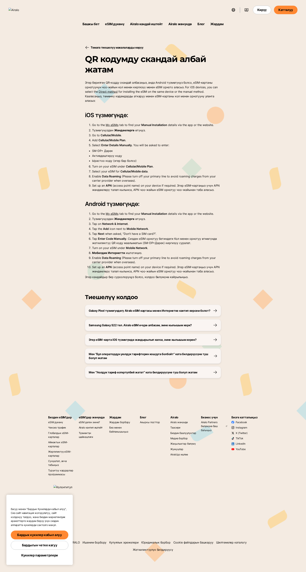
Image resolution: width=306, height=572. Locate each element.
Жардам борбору (119, 422)
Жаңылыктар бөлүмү (183, 443)
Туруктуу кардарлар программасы (60, 472)
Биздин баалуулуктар (183, 432)
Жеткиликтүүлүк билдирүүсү (153, 549)
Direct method (108, 91)
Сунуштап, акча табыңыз (57, 462)
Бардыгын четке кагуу (39, 545)
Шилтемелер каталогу (231, 542)
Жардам (217, 24)
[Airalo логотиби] (18, 10)
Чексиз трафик (57, 427)
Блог (201, 24)
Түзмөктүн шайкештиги (86, 434)
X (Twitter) (241, 432)
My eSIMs (112, 125)
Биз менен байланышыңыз (118, 429)
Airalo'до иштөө (179, 454)
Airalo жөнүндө (180, 24)
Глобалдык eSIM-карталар (58, 434)
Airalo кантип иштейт (91, 427)
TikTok (239, 438)
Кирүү (262, 10)
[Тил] (233, 10)
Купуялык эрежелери (123, 542)
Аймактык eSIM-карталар (58, 444)
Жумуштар (176, 449)
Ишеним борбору (94, 542)
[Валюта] (246, 10)
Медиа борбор (179, 438)
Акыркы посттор (150, 422)
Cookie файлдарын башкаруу (193, 542)
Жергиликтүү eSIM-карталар (59, 453)
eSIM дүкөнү (114, 24)
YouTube (240, 449)
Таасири (175, 427)
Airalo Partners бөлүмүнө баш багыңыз (209, 426)
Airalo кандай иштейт (146, 24)
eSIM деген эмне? (89, 422)
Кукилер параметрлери (39, 555)
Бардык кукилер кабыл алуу (39, 535)
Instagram (241, 427)
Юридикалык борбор (155, 542)
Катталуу (285, 10)
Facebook (241, 422)
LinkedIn (240, 443)
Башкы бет (91, 24)
